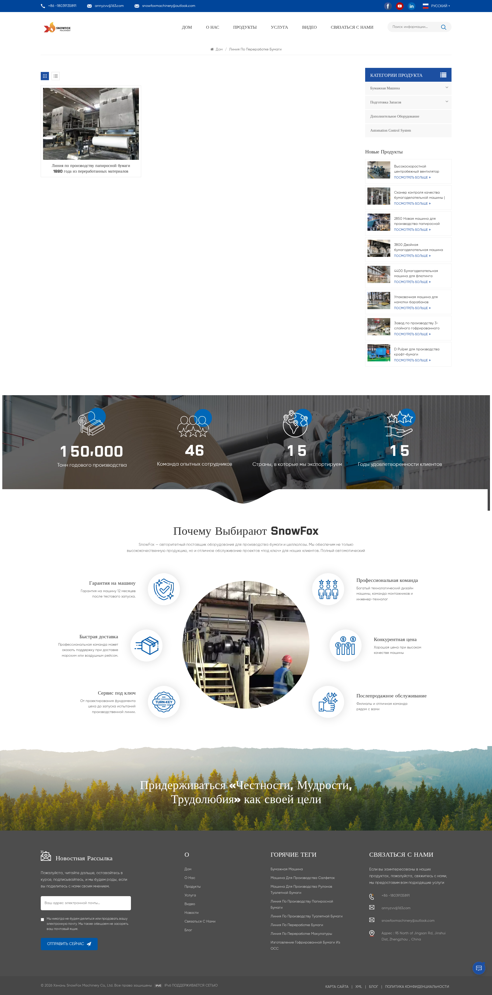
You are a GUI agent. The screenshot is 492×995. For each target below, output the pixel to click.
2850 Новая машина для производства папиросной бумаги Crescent (417, 221)
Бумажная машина (385, 88)
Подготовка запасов (385, 102)
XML (358, 987)
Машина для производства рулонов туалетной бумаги (301, 890)
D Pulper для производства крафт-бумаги (416, 352)
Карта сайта (336, 987)
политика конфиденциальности (417, 987)
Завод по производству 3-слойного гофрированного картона (416, 326)
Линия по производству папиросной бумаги (302, 904)
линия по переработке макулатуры (301, 934)
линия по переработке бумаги (297, 925)
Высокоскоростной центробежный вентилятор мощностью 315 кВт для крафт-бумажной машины (416, 169)
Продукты (245, 27)
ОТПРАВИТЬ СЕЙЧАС (65, 944)
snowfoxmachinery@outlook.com (168, 6)
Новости (191, 913)
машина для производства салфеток (303, 878)
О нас (212, 27)
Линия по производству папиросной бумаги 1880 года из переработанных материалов (91, 168)
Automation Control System (390, 130)
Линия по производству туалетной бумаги (307, 916)
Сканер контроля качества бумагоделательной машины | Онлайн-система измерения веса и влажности (419, 195)
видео (309, 27)
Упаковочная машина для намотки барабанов (416, 299)
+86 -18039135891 (62, 6)
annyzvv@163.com (109, 6)
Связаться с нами (352, 27)
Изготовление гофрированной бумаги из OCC (305, 945)
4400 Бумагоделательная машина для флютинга (416, 273)
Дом (187, 27)
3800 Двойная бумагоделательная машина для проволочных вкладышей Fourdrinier (419, 248)
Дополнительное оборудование (394, 116)
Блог (188, 930)
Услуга (279, 27)
